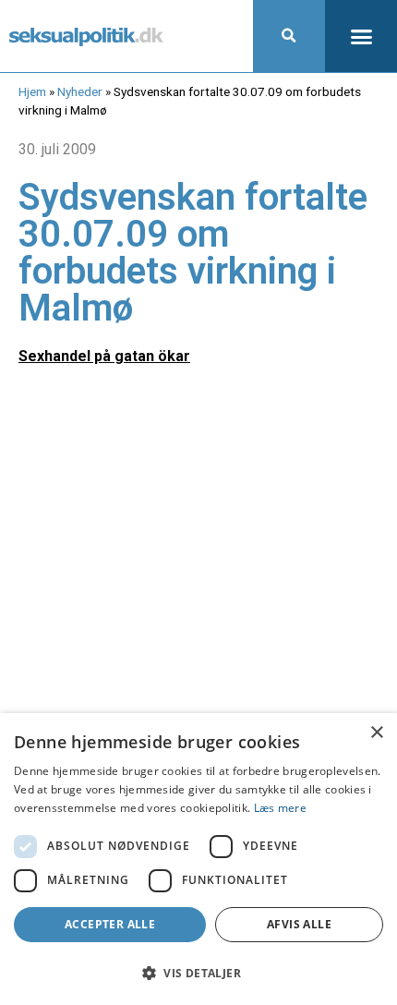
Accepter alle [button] (110, 924)
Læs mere (280, 808)
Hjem (32, 91)
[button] (289, 36)
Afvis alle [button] (299, 924)
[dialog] (198, 859)
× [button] (376, 733)
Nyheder (79, 91)
